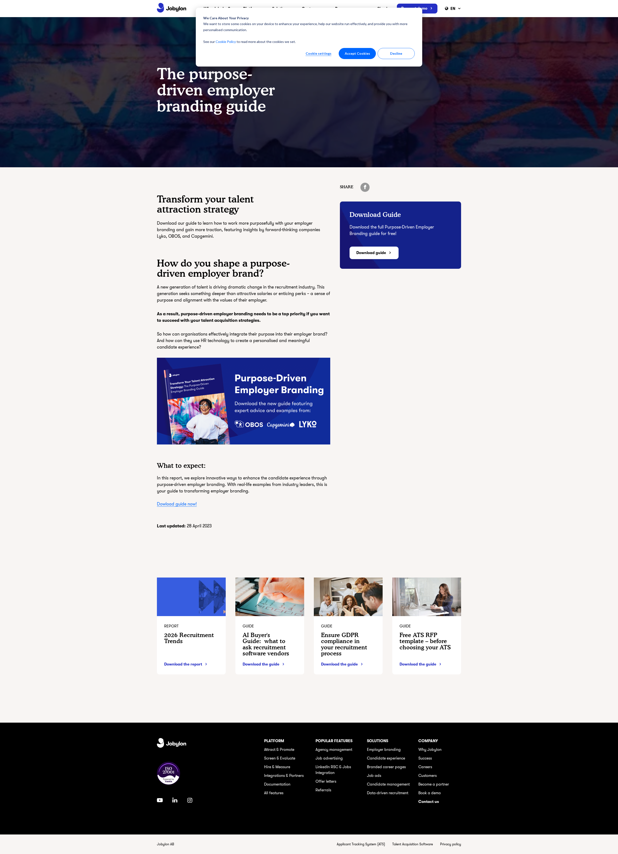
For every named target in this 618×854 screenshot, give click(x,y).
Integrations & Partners (284, 775)
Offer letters (326, 781)
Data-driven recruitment (387, 793)
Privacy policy (450, 844)
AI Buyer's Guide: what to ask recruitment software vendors (266, 644)
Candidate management (388, 784)
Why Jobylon (430, 749)
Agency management (334, 749)
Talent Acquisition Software (412, 844)
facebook (365, 187)
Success (425, 758)
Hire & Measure (277, 767)
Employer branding (384, 749)
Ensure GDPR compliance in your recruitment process (344, 644)
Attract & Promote (279, 749)
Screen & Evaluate (279, 758)
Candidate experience (386, 758)
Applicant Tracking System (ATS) (361, 844)
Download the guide (261, 664)
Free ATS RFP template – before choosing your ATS (425, 641)
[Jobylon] (171, 8)
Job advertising (329, 758)
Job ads (374, 775)
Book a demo (429, 793)
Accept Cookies (357, 53)
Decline (396, 53)
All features (273, 793)
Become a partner (433, 784)
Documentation (277, 784)
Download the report (183, 664)
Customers (427, 775)
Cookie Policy (226, 42)
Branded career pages (386, 767)
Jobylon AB (165, 844)
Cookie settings (318, 53)
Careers (425, 767)
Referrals (323, 790)
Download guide (371, 253)
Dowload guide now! (177, 504)
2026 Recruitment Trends (189, 638)
